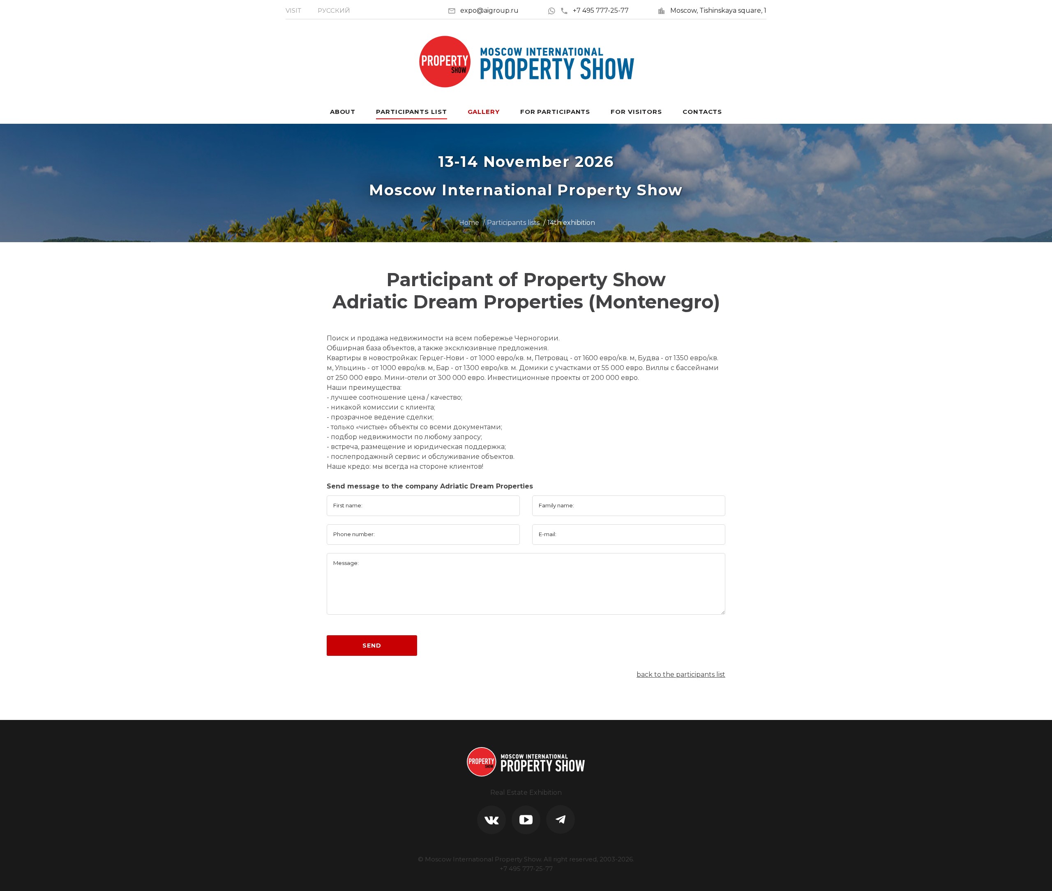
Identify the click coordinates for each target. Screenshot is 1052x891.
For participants (555, 112)
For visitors (636, 112)
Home (469, 223)
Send (371, 645)
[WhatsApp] (553, 10)
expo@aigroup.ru (489, 10)
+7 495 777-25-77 (601, 10)
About (343, 112)
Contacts (702, 112)
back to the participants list (681, 674)
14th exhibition (571, 223)
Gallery (484, 112)
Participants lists (513, 223)
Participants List (411, 112)
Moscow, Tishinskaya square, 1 (718, 10)
